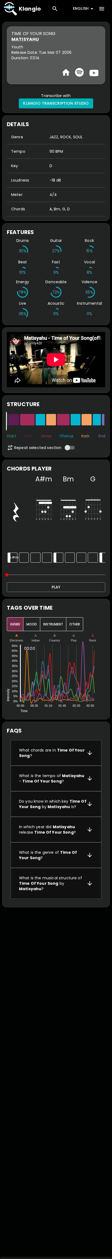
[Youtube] (93, 72)
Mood (31, 624)
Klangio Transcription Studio (56, 103)
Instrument (53, 624)
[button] (56, 753)
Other (74, 624)
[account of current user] (101, 8)
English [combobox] (81, 8)
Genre (15, 624)
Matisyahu (25, 39)
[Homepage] (66, 72)
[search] (54, 8)
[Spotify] (79, 72)
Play (56, 587)
